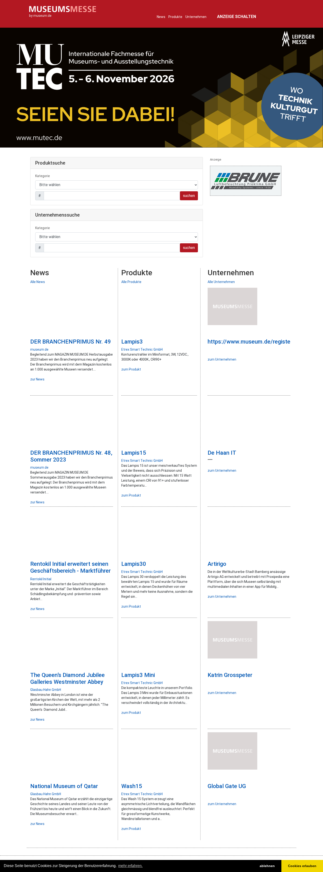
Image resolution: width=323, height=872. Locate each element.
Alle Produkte (131, 282)
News (161, 17)
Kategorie (42, 176)
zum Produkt (131, 369)
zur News (37, 379)
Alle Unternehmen (221, 282)
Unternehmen (195, 17)
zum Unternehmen (222, 359)
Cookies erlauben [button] (302, 866)
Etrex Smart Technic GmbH (142, 349)
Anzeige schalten (236, 16)
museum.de (39, 349)
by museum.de (40, 15)
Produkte (175, 17)
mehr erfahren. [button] (130, 866)
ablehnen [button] (267, 866)
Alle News (37, 282)
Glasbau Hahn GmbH (45, 690)
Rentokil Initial (40, 579)
